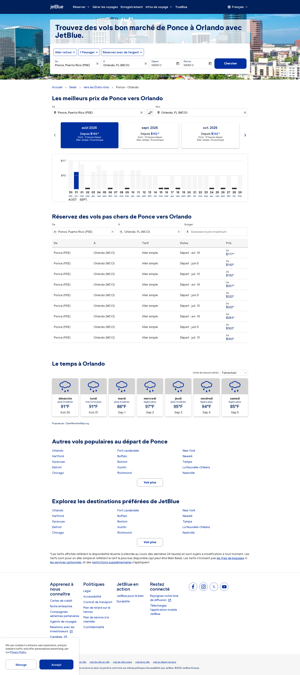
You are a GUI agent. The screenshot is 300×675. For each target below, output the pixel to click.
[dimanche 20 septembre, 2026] (189, 182)
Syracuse (58, 461)
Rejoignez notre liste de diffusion (164, 598)
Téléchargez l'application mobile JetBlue (163, 610)
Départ (155, 61)
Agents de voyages (63, 621)
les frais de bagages (230, 558)
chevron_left (55, 135)
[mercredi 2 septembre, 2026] (87, 188)
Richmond (124, 473)
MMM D (157, 65)
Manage (21, 664)
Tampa (187, 461)
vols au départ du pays (164, 662)
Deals (73, 87)
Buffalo (122, 456)
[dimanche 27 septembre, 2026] (228, 182)
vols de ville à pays (122, 662)
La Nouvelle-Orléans (196, 467)
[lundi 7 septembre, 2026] (116, 180)
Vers (158, 106)
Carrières (58, 637)
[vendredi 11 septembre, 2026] (138, 179)
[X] (214, 587)
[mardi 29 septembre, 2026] (240, 182)
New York (189, 450)
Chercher (230, 63)
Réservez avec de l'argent (121, 52)
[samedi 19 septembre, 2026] (183, 182)
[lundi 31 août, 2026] (76, 180)
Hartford (58, 456)
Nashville (189, 473)
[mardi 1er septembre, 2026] (82, 176)
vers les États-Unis (96, 87)
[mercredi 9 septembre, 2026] (127, 188)
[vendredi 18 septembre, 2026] (178, 188)
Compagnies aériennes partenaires (64, 614)
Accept (56, 664)
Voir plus (150, 482)
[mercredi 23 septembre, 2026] (206, 182)
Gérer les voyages (105, 7)
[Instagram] (203, 587)
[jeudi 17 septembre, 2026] (172, 182)
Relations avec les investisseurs (62, 629)
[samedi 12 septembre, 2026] (144, 182)
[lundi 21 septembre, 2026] (195, 182)
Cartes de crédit (61, 600)
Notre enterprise (61, 606)
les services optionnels (65, 562)
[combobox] (75, 65)
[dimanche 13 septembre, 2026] (149, 182)
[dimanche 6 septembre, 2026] (110, 188)
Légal (87, 591)
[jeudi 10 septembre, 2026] (132, 179)
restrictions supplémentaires (112, 562)
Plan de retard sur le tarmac (96, 610)
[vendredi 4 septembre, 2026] (99, 177)
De (56, 61)
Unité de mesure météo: (206, 372)
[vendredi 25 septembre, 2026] (217, 182)
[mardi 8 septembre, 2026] (121, 179)
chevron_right (245, 135)
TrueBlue (181, 7)
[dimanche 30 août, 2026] (70, 175)
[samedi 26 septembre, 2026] (223, 188)
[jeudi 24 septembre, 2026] (211, 188)
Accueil (57, 87)
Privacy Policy (18, 652)
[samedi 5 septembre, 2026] (104, 179)
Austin (121, 467)
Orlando (57, 450)
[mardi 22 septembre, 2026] (200, 182)
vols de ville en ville (100, 662)
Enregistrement (132, 7)
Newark (188, 456)
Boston (122, 461)
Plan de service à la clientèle (96, 619)
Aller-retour (63, 52)
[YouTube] (224, 587)
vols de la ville (142, 662)
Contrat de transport (97, 602)
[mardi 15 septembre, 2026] (161, 188)
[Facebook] (193, 587)
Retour (187, 61)
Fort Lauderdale (128, 450)
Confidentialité (93, 627)
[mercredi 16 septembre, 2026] (166, 188)
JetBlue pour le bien (130, 596)
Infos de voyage (159, 7)
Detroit (57, 467)
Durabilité (123, 601)
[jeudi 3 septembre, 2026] (93, 180)
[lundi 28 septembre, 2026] (234, 188)
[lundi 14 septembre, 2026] (155, 182)
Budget (189, 224)
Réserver (81, 7)
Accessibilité (92, 596)
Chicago (58, 473)
